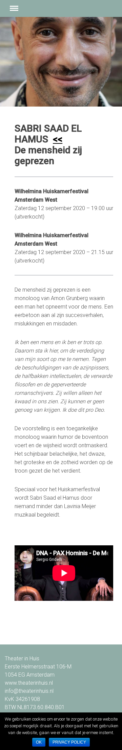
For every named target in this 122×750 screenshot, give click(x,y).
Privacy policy (69, 742)
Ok (39, 742)
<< (57, 139)
